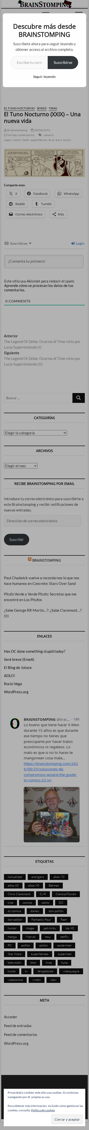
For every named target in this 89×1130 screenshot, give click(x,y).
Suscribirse (63, 62)
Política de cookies (43, 1110)
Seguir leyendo (44, 76)
